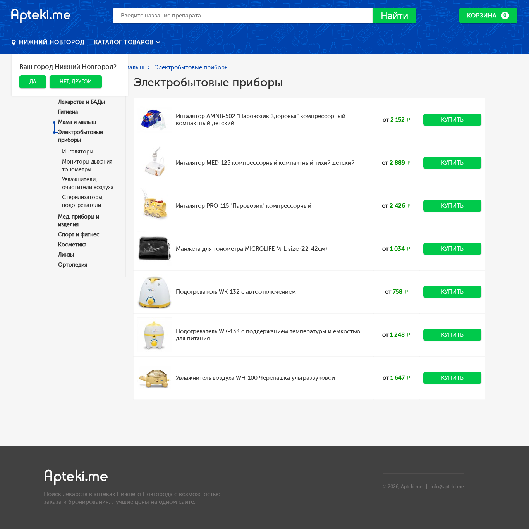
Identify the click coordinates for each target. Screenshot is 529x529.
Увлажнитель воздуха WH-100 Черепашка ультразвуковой (255, 377)
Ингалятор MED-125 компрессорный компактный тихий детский (265, 162)
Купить (452, 119)
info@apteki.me (447, 486)
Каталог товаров (125, 42)
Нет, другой (76, 81)
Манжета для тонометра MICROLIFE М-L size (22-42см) (251, 248)
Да (32, 81)
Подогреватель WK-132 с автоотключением (236, 291)
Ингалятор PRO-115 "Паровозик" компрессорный (243, 205)
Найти (394, 15)
